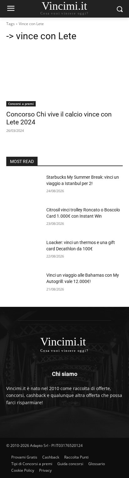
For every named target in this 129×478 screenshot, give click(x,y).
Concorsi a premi (21, 103)
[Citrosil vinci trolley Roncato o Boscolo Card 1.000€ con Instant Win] (23, 219)
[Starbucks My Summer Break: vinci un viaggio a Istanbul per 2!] (23, 186)
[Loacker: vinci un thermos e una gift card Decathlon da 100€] (23, 252)
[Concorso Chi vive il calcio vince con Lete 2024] (64, 77)
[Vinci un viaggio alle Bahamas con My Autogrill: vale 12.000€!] (23, 284)
